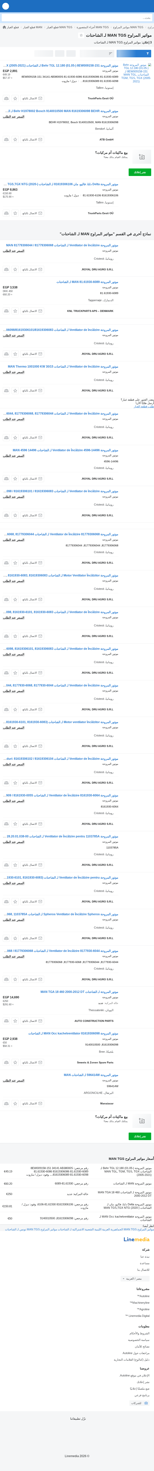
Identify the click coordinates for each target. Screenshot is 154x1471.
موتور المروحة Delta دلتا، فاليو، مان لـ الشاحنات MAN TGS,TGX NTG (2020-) (128, 1206)
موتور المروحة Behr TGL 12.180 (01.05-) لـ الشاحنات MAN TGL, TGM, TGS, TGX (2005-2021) (126, 1171)
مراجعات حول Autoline (136, 1353)
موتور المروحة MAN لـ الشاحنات (132, 1183)
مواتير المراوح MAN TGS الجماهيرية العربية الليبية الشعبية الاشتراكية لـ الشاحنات (105, 1229)
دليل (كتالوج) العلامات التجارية (131, 1359)
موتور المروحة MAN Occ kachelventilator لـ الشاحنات (125, 1218)
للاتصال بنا (143, 1269)
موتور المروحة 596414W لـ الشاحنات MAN (91, 1075)
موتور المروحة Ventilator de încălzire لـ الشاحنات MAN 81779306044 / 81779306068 (62, 245)
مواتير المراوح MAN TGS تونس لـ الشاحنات (31, 1229)
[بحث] (5, 17)
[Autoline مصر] (129, 6)
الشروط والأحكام (139, 1333)
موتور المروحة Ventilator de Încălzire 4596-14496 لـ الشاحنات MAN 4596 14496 (65, 450)
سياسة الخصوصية (138, 1339)
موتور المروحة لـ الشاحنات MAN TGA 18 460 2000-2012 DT (79, 991)
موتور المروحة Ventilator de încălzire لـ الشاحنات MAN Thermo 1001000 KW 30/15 (63, 366)
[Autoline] (4, 27)
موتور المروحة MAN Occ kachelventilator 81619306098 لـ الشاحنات (73, 1033)
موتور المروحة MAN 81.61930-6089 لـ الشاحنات (87, 282)
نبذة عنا (144, 1256)
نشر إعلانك (140, 172)
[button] (5, 6)
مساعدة (144, 1263)
